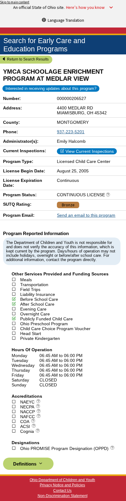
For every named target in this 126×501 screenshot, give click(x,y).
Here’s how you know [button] (85, 8)
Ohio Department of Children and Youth (62, 480)
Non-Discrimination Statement (62, 496)
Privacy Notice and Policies (62, 485)
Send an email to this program (86, 215)
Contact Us (62, 490)
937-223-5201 (70, 131)
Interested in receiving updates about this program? (51, 89)
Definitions (25, 464)
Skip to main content (14, 2)
